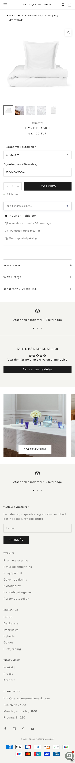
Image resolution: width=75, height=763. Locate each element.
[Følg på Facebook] (5, 728)
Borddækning (35, 449)
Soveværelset (35, 15)
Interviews (10, 630)
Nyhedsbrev (12, 586)
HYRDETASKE (15, 20)
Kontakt (9, 667)
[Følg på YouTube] (32, 728)
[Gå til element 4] (42, 110)
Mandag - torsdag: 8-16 (20, 711)
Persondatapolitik (16, 598)
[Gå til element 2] (19, 110)
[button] (6, 215)
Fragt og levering (15, 560)
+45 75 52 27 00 (14, 705)
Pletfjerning (12, 649)
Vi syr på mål (12, 573)
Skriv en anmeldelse (37, 369)
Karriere (9, 680)
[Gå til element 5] (53, 110)
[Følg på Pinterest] (23, 728)
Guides (8, 642)
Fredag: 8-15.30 (14, 717)
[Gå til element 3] (31, 110)
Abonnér (16, 540)
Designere (10, 623)
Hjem (10, 15)
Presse (8, 673)
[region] (37, 315)
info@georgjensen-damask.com (26, 698)
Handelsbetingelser (17, 592)
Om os (8, 617)
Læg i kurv (47, 186)
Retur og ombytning (17, 566)
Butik (21, 15)
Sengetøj (53, 15)
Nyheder (9, 636)
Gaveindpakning (15, 579)
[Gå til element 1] (8, 110)
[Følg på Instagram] (14, 728)
